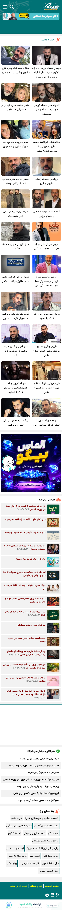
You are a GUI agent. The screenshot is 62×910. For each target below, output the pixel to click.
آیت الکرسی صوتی (49, 871)
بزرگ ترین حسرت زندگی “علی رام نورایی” (15, 423)
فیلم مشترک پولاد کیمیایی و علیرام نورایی (46, 214)
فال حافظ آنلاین (50, 863)
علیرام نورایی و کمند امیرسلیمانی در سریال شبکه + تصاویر (15, 387)
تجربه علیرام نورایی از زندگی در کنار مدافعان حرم (46, 423)
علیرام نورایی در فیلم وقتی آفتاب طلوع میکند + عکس (15, 279)
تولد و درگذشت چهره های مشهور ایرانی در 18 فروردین (16, 70)
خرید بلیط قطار (51, 856)
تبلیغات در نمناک (18, 886)
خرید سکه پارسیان (17, 856)
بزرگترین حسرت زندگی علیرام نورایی (46, 181)
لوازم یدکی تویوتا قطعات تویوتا (43, 848)
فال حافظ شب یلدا (29, 863)
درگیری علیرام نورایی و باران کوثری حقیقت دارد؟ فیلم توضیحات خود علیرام (46, 72)
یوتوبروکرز (12, 863)
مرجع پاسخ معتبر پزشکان (45, 841)
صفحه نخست (52, 886)
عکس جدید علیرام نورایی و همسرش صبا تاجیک (15, 107)
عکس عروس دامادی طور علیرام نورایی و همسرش (15, 144)
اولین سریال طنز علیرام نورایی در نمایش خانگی (46, 246)
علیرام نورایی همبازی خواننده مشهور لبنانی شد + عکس (46, 350)
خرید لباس (16, 818)
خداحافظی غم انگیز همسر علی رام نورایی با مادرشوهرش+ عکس (46, 146)
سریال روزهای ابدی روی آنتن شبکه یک (15, 214)
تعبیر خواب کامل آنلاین (46, 826)
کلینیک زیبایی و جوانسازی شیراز (42, 818)
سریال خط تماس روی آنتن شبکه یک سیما (46, 316)
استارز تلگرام (14, 833)
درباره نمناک (36, 886)
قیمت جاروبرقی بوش (34, 833)
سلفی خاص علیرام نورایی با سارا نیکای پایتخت (15, 181)
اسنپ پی (35, 856)
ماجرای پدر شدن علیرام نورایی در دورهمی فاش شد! (16, 350)
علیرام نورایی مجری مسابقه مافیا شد (15, 246)
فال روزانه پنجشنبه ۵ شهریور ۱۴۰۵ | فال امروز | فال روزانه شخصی (34, 765)
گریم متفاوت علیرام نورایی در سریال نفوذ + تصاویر (15, 316)
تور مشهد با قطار (15, 848)
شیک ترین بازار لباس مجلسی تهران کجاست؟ (39, 758)
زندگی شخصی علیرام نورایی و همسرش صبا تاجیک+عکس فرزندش (46, 281)
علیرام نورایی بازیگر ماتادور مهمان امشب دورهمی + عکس (46, 387)
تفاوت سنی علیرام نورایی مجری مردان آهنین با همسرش (46, 109)
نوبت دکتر (53, 833)
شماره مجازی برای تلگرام (19, 826)
